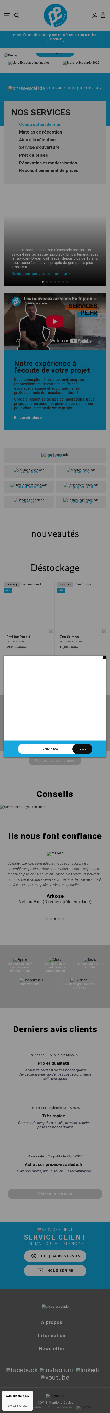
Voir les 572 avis (17, 1405)
